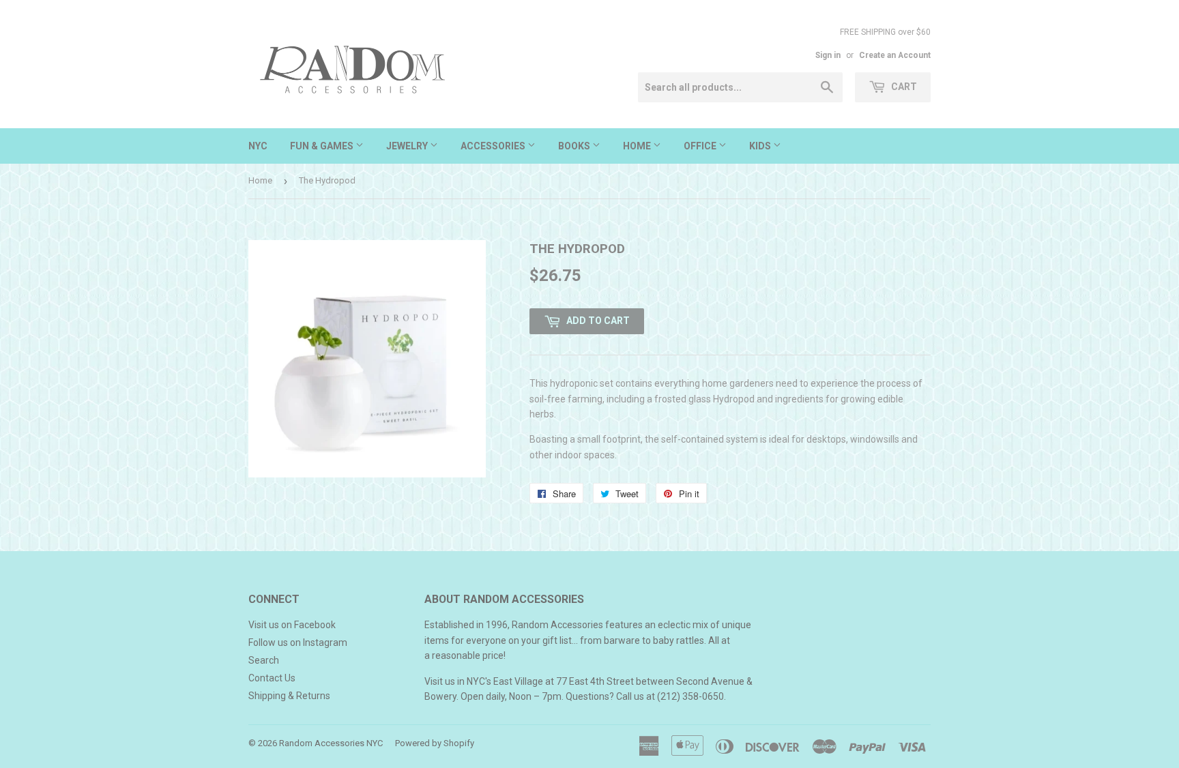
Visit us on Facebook (292, 624)
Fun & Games (322, 146)
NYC (257, 146)
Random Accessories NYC (331, 743)
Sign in (828, 55)
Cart (903, 86)
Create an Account (895, 55)
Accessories (494, 146)
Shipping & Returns (289, 695)
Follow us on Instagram (297, 642)
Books (575, 146)
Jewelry (408, 146)
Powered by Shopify (434, 743)
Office (701, 146)
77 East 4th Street (595, 681)
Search (263, 660)
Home (638, 146)
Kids (761, 146)
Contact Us (271, 678)
